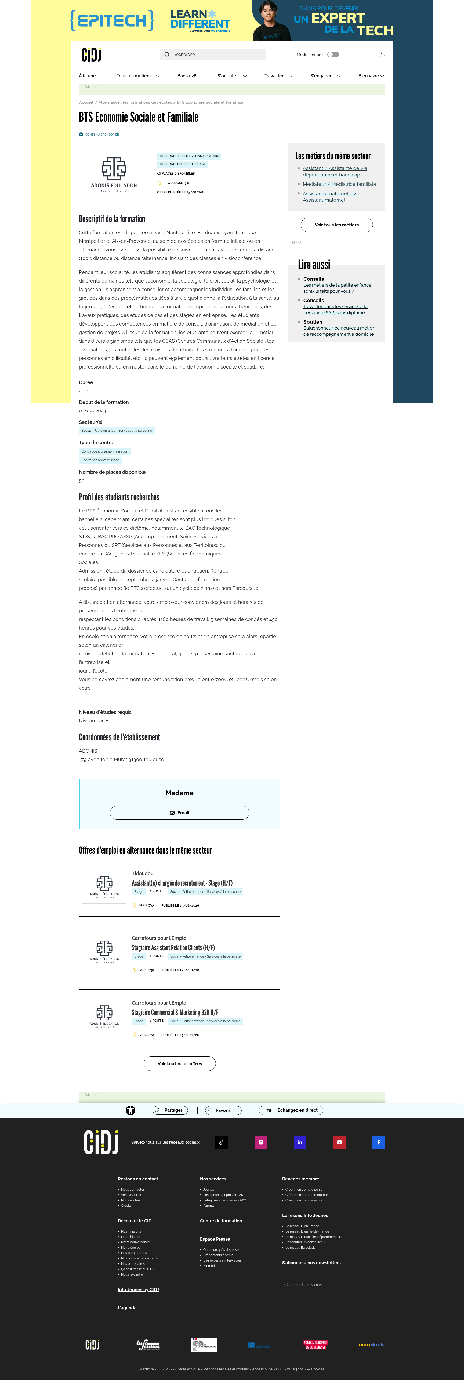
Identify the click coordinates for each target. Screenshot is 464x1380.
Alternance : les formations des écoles (135, 102)
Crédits (126, 1206)
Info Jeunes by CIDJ (138, 1289)
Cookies (317, 1369)
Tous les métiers (134, 75)
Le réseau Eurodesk (300, 1247)
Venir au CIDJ (131, 1195)
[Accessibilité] (130, 1110)
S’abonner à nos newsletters (311, 1262)
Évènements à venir (218, 1255)
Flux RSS (164, 1369)
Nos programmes (134, 1253)
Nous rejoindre (132, 1274)
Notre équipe (130, 1247)
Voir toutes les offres (180, 1063)
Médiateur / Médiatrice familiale (339, 184)
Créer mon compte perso (303, 1189)
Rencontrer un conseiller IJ (305, 1242)
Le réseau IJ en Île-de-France (307, 1231)
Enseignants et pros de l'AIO (223, 1195)
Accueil (86, 102)
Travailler (274, 75)
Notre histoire (131, 1237)
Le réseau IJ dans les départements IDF (314, 1237)
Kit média (210, 1266)
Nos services (213, 1179)
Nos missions (131, 1231)
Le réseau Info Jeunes (305, 1215)
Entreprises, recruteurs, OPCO (225, 1200)
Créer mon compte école (303, 1200)
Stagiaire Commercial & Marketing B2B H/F (175, 1012)
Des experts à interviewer (222, 1260)
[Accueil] (104, 54)
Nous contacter (132, 1189)
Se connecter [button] (382, 54)
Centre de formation (221, 1220)
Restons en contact (138, 1179)
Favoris (223, 1110)
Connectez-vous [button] (303, 1284)
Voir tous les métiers (337, 224)
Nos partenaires (133, 1264)
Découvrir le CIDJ (136, 1220)
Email (183, 812)
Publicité (147, 1369)
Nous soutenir (131, 1200)
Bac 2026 (187, 75)
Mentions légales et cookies (226, 1369)
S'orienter (228, 75)
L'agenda (127, 1307)
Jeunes (208, 1189)
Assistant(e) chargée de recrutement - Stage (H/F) (182, 882)
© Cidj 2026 (296, 1369)
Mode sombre (310, 54)
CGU (280, 1369)
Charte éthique (187, 1369)
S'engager (321, 75)
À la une (87, 75)
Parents (209, 1206)
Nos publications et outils (140, 1258)
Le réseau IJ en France (302, 1226)
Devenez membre (300, 1179)
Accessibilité (262, 1369)
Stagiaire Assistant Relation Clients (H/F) (173, 947)
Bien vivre (368, 75)
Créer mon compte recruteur (306, 1195)
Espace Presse (215, 1239)
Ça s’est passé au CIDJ (137, 1269)
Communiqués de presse (221, 1250)
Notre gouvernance (135, 1242)
